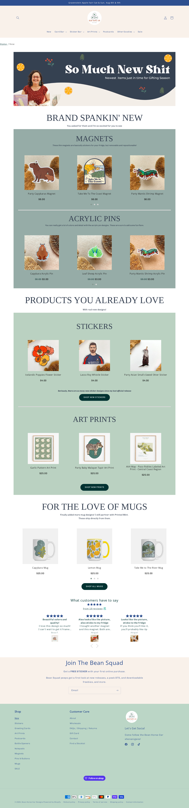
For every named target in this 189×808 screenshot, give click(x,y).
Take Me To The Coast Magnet (94, 193)
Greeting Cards (22, 728)
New (17, 718)
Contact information (134, 802)
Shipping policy (116, 802)
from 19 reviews (93, 608)
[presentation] (11, 179)
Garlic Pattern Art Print (43, 467)
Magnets (19, 753)
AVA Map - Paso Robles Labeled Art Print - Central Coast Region (145, 468)
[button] (18, 18)
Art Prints (20, 733)
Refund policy (69, 802)
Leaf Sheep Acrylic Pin (94, 273)
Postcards (20, 738)
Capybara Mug (40, 568)
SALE (17, 768)
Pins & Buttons (22, 758)
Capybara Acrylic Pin (41, 273)
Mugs (17, 763)
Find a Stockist (77, 743)
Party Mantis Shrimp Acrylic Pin (147, 273)
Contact (74, 738)
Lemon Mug (94, 568)
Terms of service (100, 802)
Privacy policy (84, 802)
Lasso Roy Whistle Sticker (94, 375)
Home (3, 44)
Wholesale (75, 723)
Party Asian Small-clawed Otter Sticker (145, 375)
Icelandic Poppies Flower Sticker (43, 375)
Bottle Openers (22, 743)
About (73, 718)
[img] (94, 605)
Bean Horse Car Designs (32, 802)
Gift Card (74, 733)
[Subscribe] (117, 690)
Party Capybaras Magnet (41, 193)
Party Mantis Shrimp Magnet (147, 193)
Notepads (20, 748)
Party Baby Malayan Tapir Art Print (94, 467)
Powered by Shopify (52, 802)
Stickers (19, 723)
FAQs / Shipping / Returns (83, 728)
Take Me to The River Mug (148, 568)
